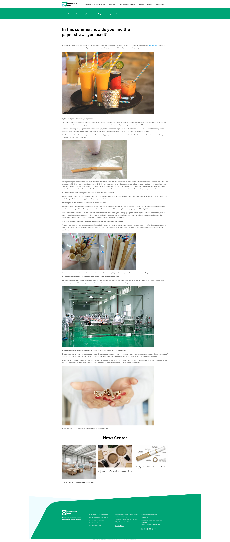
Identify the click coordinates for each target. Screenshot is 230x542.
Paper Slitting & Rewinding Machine (98, 514)
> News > (70, 14)
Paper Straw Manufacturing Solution (98, 517)
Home (64, 14)
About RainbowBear (93, 523)
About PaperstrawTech (94, 525)
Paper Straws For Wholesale (96, 520)
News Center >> (119, 525)
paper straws (152, 45)
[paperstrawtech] (69, 4)
